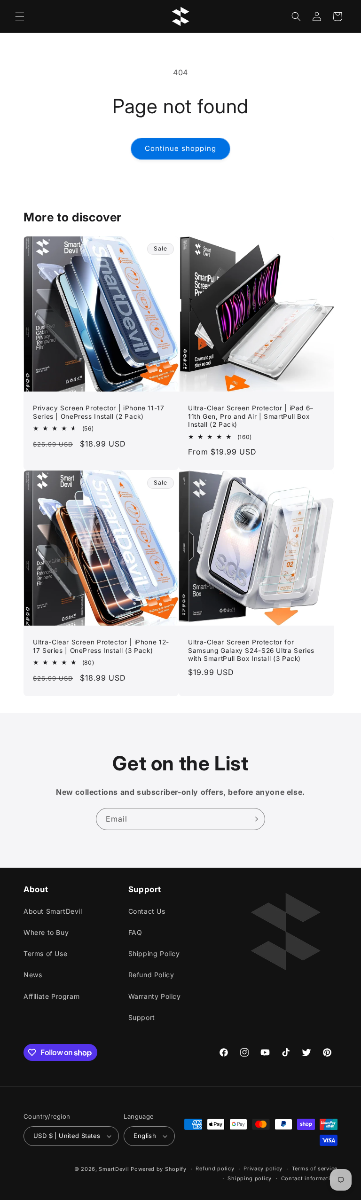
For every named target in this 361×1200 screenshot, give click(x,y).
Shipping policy (250, 1178)
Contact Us (146, 911)
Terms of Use (45, 953)
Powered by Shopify (159, 1169)
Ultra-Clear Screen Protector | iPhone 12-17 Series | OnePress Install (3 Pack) (101, 646)
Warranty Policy (154, 996)
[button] (19, 16)
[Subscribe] (254, 819)
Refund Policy (151, 975)
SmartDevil (114, 1169)
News (33, 975)
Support (141, 1017)
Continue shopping (180, 148)
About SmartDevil (53, 911)
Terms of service (314, 1168)
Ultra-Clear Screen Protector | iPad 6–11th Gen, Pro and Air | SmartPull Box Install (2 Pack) (251, 416)
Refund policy (215, 1168)
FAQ (135, 932)
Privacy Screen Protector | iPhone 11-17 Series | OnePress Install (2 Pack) (99, 412)
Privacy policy (263, 1168)
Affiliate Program (51, 996)
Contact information (309, 1178)
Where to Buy (46, 932)
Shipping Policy (154, 953)
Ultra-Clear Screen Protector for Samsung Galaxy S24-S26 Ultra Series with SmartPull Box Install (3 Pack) (251, 650)
